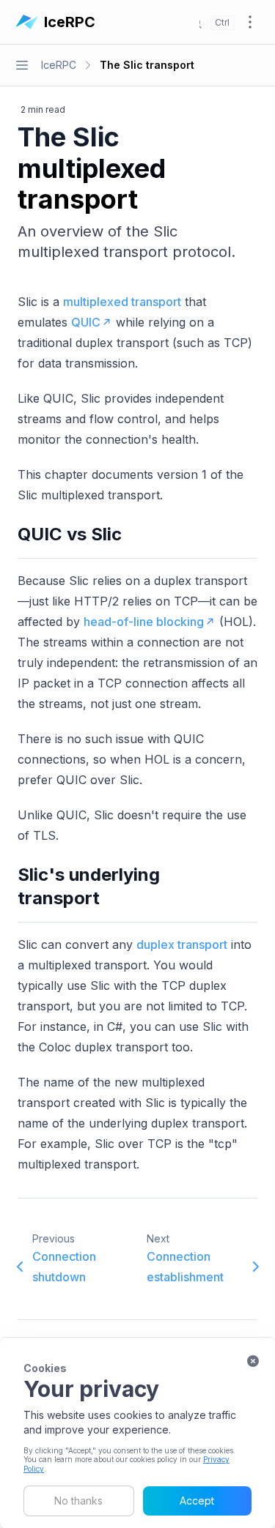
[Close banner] (253, 1361)
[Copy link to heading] (130, 534)
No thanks (78, 1500)
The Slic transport (147, 65)
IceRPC (58, 65)
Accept (197, 1500)
